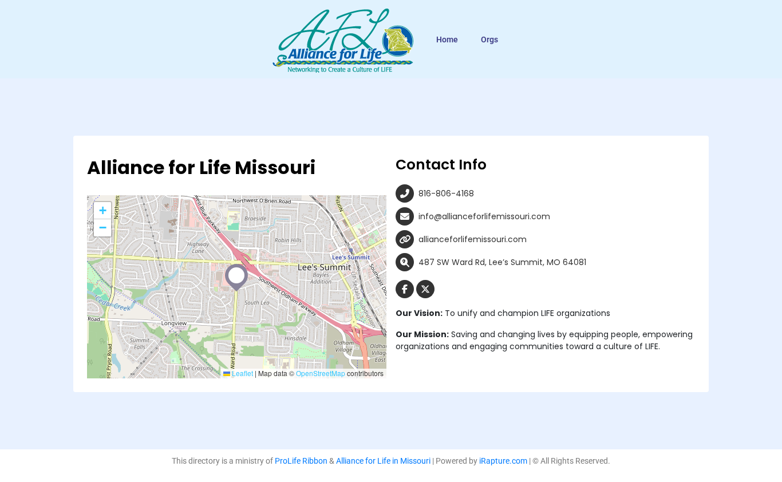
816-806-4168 (446, 193)
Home (447, 39)
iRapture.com (503, 460)
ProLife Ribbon (301, 460)
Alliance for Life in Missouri (383, 460)
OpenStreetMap (320, 373)
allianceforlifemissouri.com (472, 239)
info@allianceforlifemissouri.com (484, 216)
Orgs (489, 39)
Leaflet (241, 373)
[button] (236, 275)
